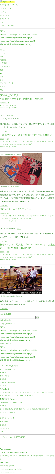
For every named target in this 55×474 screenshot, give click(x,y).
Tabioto (5, 296)
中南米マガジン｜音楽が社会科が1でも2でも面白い (26, 134)
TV (1, 73)
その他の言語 (4, 15)
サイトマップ (4, 19)
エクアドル (22, 141)
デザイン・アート (7, 83)
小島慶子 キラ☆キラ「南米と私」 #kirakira (21, 98)
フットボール (5, 66)
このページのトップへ (8, 472)
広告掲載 (3, 379)
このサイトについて (7, 8)
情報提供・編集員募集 (8, 382)
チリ (49, 141)
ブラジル (10, 144)
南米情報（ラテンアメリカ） (10, 5)
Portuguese (11, 402)
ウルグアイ (14, 141)
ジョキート (13, 221)
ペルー (16, 105)
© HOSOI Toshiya (14, 186)
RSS (1, 22)
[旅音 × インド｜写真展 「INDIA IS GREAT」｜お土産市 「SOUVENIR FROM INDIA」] (21, 293)
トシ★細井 (13, 108)
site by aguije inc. (7, 466)
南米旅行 (3, 60)
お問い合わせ (4, 376)
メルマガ (3, 12)
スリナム (10, 105)
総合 (1, 90)
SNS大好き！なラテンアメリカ (15, 208)
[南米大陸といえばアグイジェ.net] (7, 2)
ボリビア (30, 144)
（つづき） (4, 131)
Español (3, 402)
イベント (3, 86)
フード (2, 53)
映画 (1, 70)
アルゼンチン (4, 141)
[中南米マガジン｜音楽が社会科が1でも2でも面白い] (21, 183)
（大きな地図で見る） (8, 324)
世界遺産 (3, 63)
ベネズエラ (17, 144)
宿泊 (1, 56)
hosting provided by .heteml (11, 469)
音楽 (1, 76)
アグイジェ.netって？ (8, 369)
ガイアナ (3, 105)
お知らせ (3, 372)
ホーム (2, 50)
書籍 (1, 80)
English (19, 402)
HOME (2, 25)
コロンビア (37, 141)
